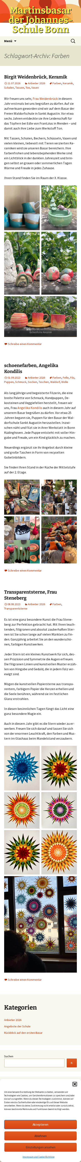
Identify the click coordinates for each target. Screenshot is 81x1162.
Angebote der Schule (17, 1026)
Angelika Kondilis (29, 408)
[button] (75, 1084)
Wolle (64, 382)
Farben (57, 83)
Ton (28, 87)
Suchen (8, 1056)
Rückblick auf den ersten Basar (23, 1033)
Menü (8, 41)
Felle (66, 377)
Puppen (9, 382)
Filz (72, 377)
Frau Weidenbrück (45, 98)
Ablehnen (40, 1136)
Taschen (44, 382)
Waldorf (55, 382)
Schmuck (20, 382)
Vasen (35, 87)
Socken (32, 382)
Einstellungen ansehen (40, 1147)
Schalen (9, 87)
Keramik (68, 83)
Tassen (19, 87)
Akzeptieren (40, 1124)
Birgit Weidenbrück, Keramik (35, 77)
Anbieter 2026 (36, 83)
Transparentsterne (15, 608)
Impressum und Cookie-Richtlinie (38, 1156)
